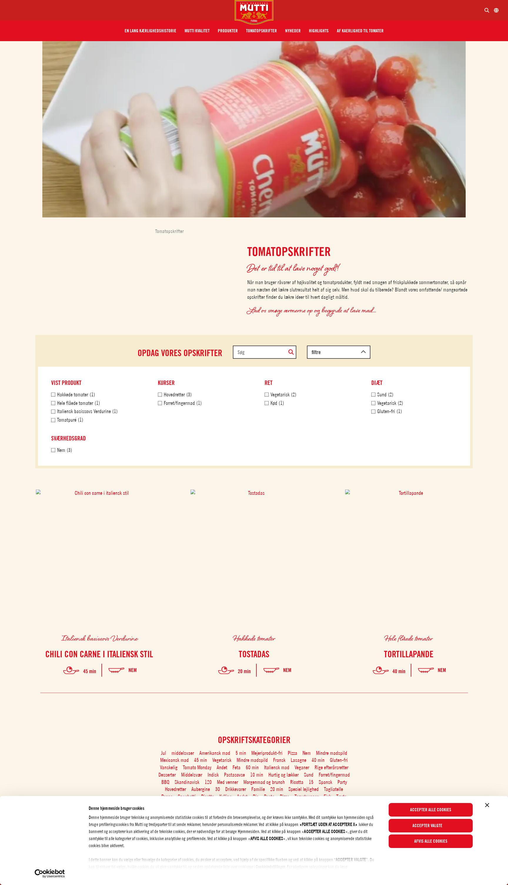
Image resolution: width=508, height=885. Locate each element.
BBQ (165, 782)
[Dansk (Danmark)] (496, 10)
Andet (222, 767)
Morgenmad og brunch (264, 782)
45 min (200, 760)
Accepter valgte (427, 825)
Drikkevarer (235, 789)
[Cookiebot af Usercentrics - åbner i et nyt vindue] (50, 873)
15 (311, 782)
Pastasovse (234, 775)
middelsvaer (182, 753)
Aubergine (200, 789)
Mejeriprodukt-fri (267, 753)
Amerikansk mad (214, 753)
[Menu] (119, 10)
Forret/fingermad (334, 775)
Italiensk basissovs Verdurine (99, 638)
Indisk (213, 775)
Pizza (292, 753)
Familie (258, 789)
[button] (151, 31)
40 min (318, 760)
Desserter (167, 775)
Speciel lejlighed (303, 789)
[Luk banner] (487, 805)
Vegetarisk (221, 760)
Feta (236, 767)
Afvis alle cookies (430, 841)
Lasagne (298, 760)
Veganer (302, 767)
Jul (163, 753)
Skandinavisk (187, 782)
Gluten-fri (339, 760)
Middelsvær (191, 775)
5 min (240, 753)
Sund (308, 775)
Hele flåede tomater (409, 638)
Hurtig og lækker (283, 775)
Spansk (325, 782)
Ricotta (296, 782)
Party (342, 782)
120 (208, 782)
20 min (276, 789)
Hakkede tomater (254, 638)
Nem (307, 753)
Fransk (279, 760)
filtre (316, 352)
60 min (252, 767)
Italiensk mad (276, 767)
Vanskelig (169, 767)
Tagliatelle (333, 789)
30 (217, 789)
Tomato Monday (197, 767)
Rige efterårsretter (331, 767)
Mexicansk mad (174, 760)
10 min (256, 775)
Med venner (227, 782)
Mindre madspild (331, 753)
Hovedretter (175, 789)
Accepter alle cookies (430, 809)
